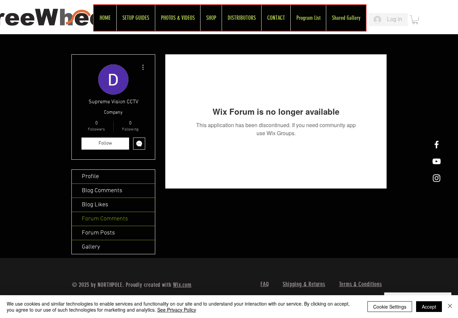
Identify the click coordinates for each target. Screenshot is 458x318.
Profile (90, 176)
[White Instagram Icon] (437, 178)
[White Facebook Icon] (437, 145)
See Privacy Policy (176, 309)
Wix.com (182, 284)
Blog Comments (102, 190)
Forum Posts (98, 232)
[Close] (450, 307)
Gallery (91, 247)
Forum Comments (105, 218)
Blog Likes (95, 204)
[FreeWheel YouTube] (437, 161)
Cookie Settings (389, 306)
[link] (415, 19)
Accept (429, 306)
